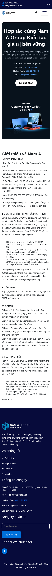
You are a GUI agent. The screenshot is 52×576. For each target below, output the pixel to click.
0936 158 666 (31, 67)
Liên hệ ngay (26, 83)
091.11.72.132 (32, 71)
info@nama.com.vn (13, 6)
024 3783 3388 (11, 3)
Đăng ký (12, 534)
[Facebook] (4, 551)
